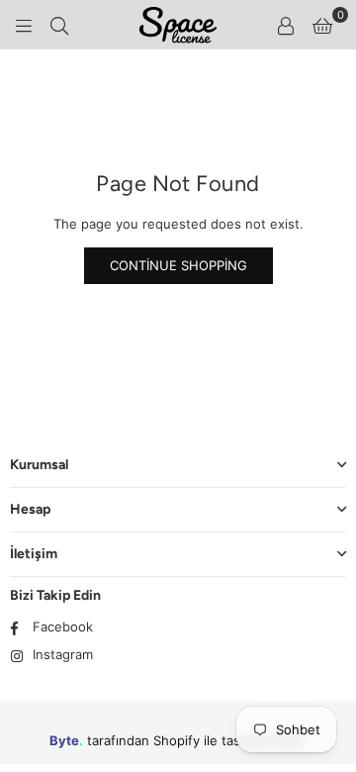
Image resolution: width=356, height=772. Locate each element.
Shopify (176, 740)
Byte (64, 740)
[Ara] (59, 25)
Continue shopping (178, 265)
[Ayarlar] (286, 25)
